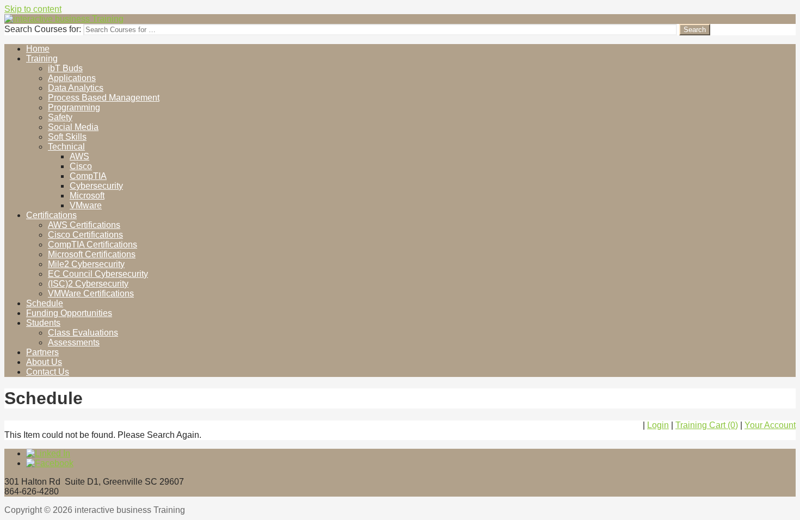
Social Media (73, 127)
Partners (42, 352)
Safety (60, 117)
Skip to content (32, 9)
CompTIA (88, 176)
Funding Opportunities (69, 313)
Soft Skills (67, 136)
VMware (86, 205)
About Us (44, 362)
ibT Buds (65, 68)
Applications (72, 78)
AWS (79, 156)
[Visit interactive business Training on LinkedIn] (48, 453)
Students (43, 322)
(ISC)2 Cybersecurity (88, 283)
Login (658, 425)
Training (42, 58)
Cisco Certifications (85, 234)
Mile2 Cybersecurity (86, 264)
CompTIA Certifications (92, 244)
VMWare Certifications (91, 293)
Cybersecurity (96, 185)
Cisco (81, 166)
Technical (66, 146)
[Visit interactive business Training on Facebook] (49, 463)
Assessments (74, 342)
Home (38, 48)
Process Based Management (103, 97)
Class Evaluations (83, 332)
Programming (74, 107)
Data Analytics (75, 87)
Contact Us (47, 371)
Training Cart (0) (706, 425)
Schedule (44, 303)
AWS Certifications (84, 225)
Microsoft (87, 195)
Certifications (51, 215)
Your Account (770, 425)
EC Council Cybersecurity (98, 273)
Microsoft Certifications (92, 254)
